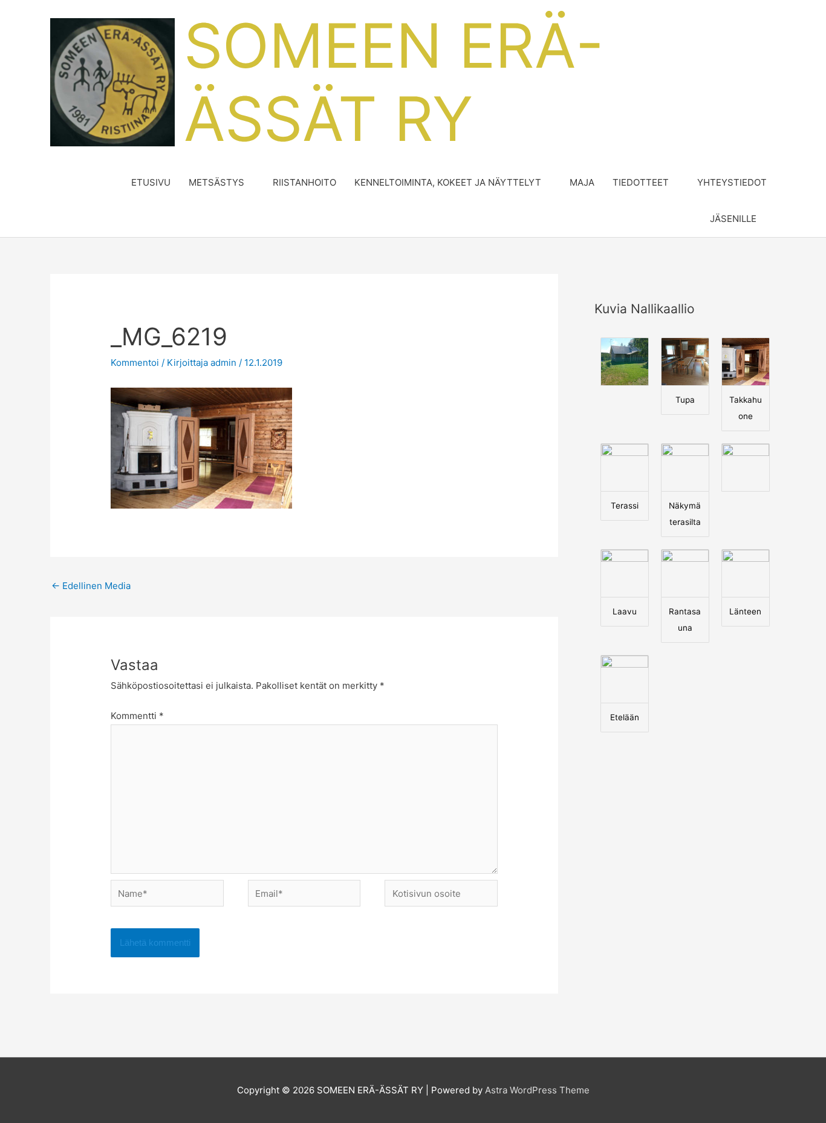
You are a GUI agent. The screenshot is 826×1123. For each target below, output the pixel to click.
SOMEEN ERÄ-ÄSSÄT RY (393, 81)
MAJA (582, 182)
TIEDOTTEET (641, 182)
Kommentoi (135, 362)
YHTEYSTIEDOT (732, 182)
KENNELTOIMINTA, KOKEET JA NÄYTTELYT (447, 182)
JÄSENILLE (733, 218)
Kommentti (137, 715)
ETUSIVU (151, 182)
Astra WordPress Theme (537, 1090)
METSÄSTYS (216, 182)
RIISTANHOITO (304, 182)
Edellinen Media (91, 585)
